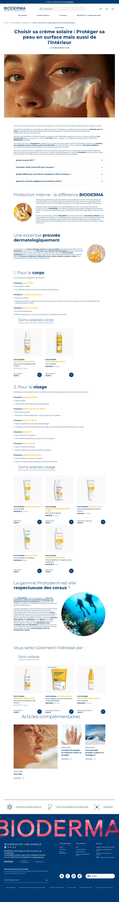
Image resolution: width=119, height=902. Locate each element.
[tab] (36, 320)
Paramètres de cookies (85, 887)
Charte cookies (71, 887)
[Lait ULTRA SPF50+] (59, 679)
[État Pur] (40, 862)
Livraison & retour (81, 849)
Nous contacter (80, 852)
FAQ (77, 847)
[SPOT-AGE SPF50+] (91, 489)
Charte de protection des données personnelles (32, 887)
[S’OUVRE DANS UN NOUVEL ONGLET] (10, 847)
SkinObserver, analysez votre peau (104, 850)
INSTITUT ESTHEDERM (63, 852)
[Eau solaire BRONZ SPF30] (91, 679)
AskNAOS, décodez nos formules (105, 847)
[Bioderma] (8, 862)
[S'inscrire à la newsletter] (46, 880)
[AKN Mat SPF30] (28, 538)
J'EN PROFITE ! (70, 2)
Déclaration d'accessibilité (56, 887)
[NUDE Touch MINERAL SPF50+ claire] (59, 489)
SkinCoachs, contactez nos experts (103, 854)
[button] (112, 9)
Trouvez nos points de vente (106, 857)
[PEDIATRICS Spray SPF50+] (28, 342)
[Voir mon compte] (106, 9)
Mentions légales (10, 887)
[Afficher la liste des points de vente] (101, 9)
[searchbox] (65, 9)
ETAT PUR (62, 849)
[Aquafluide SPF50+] (28, 489)
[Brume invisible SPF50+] (59, 342)
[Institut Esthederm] (24, 862)
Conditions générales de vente (82, 854)
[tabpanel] (59, 352)
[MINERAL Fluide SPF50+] (59, 538)
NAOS (61, 847)
